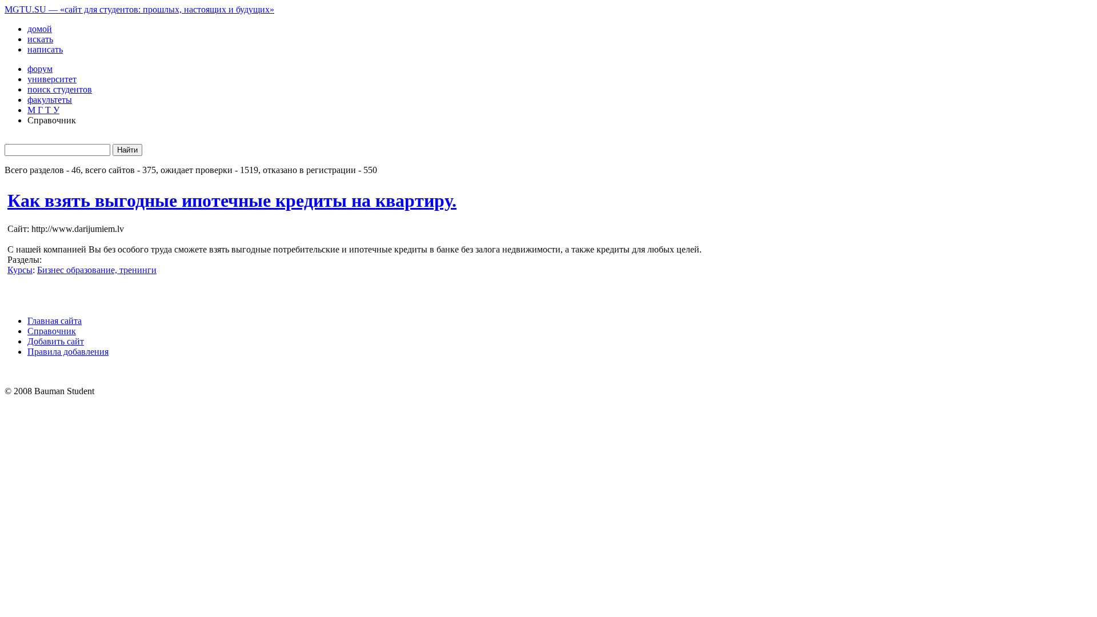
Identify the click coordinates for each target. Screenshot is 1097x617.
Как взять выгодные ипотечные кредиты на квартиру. (232, 200)
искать (40, 39)
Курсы (20, 270)
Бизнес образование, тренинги (97, 270)
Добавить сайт (55, 341)
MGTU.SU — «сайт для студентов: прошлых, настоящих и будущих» (139, 9)
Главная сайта (54, 321)
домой (39, 29)
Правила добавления (68, 351)
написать (45, 49)
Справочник (51, 331)
